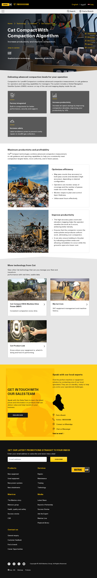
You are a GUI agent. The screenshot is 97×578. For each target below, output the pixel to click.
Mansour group (13, 505)
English (75, 4)
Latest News (42, 500)
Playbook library (43, 523)
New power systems (15, 483)
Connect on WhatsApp (64, 424)
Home (10, 24)
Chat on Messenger (63, 429)
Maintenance (42, 478)
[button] (90, 4)
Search (72, 11)
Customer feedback (15, 540)
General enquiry (13, 535)
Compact (33, 24)
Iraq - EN (12, 570)
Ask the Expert (43, 514)
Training (40, 483)
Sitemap (20, 570)
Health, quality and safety (17, 509)
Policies (28, 570)
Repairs (40, 474)
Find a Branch (87, 11)
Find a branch (12, 544)
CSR (9, 518)
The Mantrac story (14, 500)
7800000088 (22, 4)
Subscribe (59, 459)
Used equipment (13, 478)
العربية (83, 4)
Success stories (13, 514)
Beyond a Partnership (45, 505)
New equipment (13, 474)
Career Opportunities (15, 549)
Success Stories (43, 509)
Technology (21, 24)
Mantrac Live (42, 518)
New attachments (14, 487)
